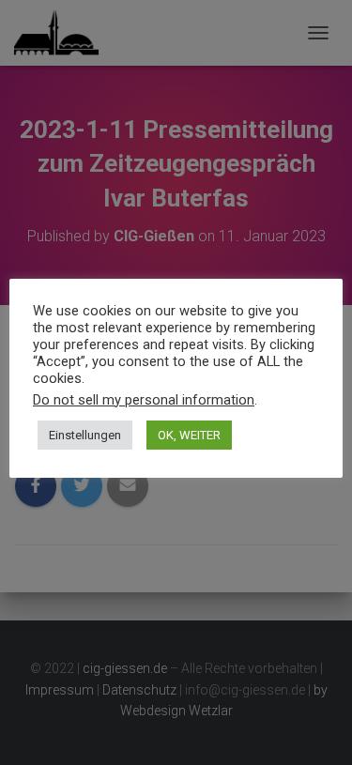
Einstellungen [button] (85, 435)
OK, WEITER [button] (189, 435)
